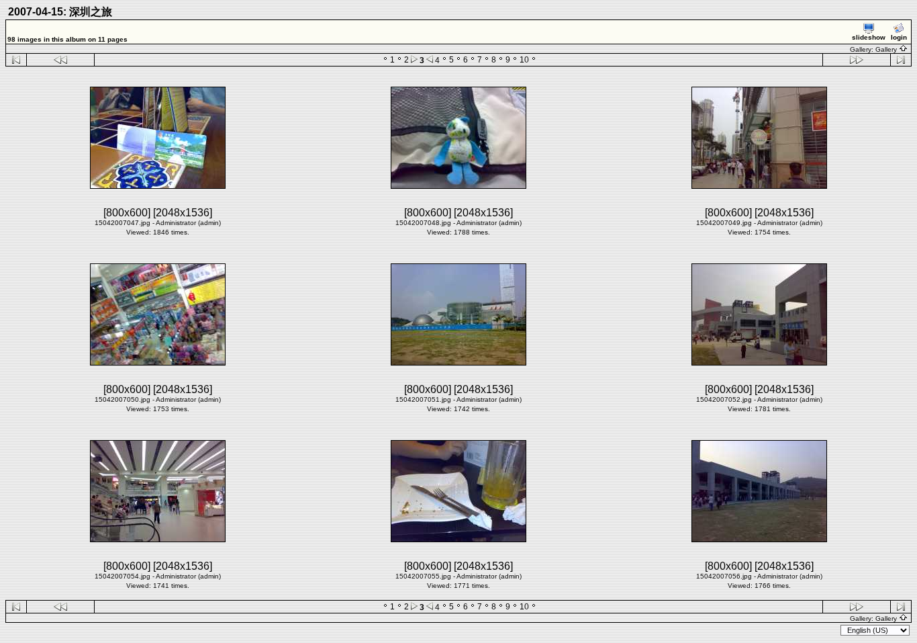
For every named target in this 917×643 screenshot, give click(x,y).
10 (524, 60)
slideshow (868, 37)
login (899, 37)
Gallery (887, 49)
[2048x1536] (182, 212)
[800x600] (126, 212)
